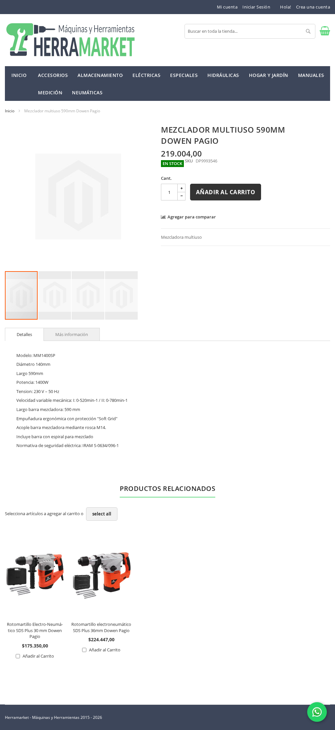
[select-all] (101, 514)
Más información (71, 334)
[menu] (167, 83)
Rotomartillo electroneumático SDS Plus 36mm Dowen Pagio (101, 627)
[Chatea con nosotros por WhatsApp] (317, 712)
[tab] (24, 334)
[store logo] (70, 40)
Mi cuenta (227, 7)
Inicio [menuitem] (18, 75)
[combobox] (250, 31)
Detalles (24, 334)
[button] (55, 295)
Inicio (9, 111)
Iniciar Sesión (256, 7)
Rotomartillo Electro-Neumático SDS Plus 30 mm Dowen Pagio (35, 630)
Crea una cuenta (313, 7)
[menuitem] (53, 75)
